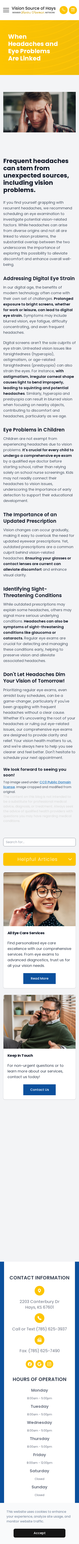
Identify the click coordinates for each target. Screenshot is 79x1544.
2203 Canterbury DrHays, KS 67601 (40, 1304)
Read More (39, 978)
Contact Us (39, 1089)
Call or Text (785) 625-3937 (39, 1329)
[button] (6, 10)
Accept (40, 1533)
